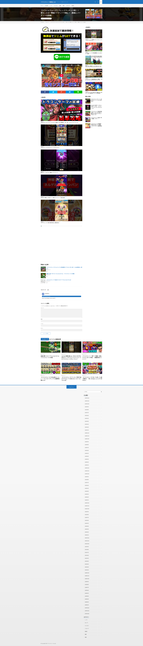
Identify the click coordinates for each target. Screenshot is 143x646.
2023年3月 (87, 494)
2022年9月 (87, 511)
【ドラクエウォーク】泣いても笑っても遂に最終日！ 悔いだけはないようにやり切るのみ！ (92, 379)
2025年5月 (87, 418)
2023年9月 (87, 476)
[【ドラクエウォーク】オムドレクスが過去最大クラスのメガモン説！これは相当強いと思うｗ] (43, 269)
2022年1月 (87, 534)
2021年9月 (87, 546)
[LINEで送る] (78, 92)
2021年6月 (87, 555)
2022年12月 (87, 502)
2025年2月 (87, 427)
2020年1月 (87, 604)
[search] (101, 392)
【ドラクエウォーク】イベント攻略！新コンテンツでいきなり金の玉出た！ (96, 100)
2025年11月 (87, 400)
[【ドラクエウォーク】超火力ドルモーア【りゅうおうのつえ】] (43, 281)
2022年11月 (87, 505)
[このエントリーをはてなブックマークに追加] (70, 92)
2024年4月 (87, 456)
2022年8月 (87, 514)
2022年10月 (87, 508)
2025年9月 (87, 406)
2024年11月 (87, 435)
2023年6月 (87, 485)
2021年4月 (87, 561)
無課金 (73, 5)
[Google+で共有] (61, 92)
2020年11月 (87, 575)
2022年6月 (87, 520)
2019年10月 (87, 613)
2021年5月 (87, 558)
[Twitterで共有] (53, 92)
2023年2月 (87, 497)
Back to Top (71, 387)
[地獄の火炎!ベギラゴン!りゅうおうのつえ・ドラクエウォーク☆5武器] (43, 275)
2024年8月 (87, 444)
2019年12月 (87, 607)
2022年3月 (87, 529)
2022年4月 (87, 526)
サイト (42, 328)
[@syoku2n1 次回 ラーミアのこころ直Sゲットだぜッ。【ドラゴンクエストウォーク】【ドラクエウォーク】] (87, 107)
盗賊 (60, 5)
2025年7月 (87, 412)
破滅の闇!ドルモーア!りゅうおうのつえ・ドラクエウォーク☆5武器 (50, 356)
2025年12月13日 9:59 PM (46, 296)
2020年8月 (87, 584)
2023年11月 (87, 470)
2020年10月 (87, 578)
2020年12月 (87, 572)
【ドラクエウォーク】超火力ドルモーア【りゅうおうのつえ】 (58, 279)
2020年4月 (87, 596)
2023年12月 (87, 467)
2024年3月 (87, 459)
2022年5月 (87, 523)
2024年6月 (87, 450)
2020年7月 (87, 587)
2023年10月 (87, 473)
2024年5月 (87, 453)
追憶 (63, 5)
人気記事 (46, 5)
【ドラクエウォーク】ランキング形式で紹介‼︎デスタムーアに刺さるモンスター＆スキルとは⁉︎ (71, 379)
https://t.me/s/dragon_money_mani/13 (48, 298)
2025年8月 (87, 409)
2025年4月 (87, 421)
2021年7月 (87, 552)
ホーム (42, 5)
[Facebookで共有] (45, 92)
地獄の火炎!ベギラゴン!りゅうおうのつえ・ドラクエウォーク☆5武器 (60, 273)
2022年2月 (87, 532)
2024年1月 (87, 465)
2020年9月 (87, 581)
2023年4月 (87, 491)
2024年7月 (87, 447)
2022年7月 (87, 517)
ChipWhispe (47, 293)
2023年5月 (87, 488)
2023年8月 (87, 479)
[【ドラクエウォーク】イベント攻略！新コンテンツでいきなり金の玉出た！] (87, 101)
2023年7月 (87, 482)
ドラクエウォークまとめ (52, 643)
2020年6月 (87, 590)
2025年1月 (87, 430)
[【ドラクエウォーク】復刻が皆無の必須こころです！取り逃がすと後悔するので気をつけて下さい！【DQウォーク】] (87, 113)
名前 (41, 319)
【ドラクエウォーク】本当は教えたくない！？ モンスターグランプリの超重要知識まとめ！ (50, 379)
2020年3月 (87, 599)
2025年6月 (87, 415)
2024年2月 (87, 462)
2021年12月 (87, 537)
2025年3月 (87, 424)
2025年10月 (87, 403)
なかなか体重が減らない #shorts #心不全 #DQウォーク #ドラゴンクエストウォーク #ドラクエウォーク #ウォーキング (71, 357)
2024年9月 (87, 441)
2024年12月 (87, 432)
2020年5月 (87, 593)
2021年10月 (87, 543)
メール (42, 323)
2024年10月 (87, 438)
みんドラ (86, 622)
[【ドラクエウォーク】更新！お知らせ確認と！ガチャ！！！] (87, 119)
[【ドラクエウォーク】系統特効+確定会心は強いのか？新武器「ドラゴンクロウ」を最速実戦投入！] (87, 125)
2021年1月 (87, 569)
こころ (51, 5)
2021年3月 (87, 564)
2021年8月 (87, 549)
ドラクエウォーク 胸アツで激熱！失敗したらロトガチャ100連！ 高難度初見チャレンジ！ (92, 357)
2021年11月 (87, 540)
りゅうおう (56, 5)
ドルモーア (68, 5)
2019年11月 (87, 610)
